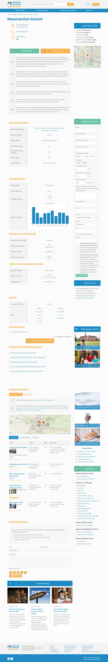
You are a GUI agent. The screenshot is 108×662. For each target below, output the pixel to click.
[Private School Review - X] (8, 658)
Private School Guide (70, 648)
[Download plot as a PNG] (68, 206)
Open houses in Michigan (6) (85, 525)
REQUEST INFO (26, 51)
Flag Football (60, 312)
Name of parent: (81, 134)
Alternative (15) (81, 506)
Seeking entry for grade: (83, 173)
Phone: (78, 237)
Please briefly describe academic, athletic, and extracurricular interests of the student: (87, 188)
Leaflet (61, 433)
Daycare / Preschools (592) (84, 496)
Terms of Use (87, 659)
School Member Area (87, 646)
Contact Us (67, 652)
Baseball (39, 309)
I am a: (11, 547)
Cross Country (39, 312)
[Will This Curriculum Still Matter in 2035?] (17, 596)
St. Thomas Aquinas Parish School (47, 408)
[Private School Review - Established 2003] (14, 4)
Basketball (60, 309)
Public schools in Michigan (84, 532)
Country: (78, 214)
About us (52, 648)
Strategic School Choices (85, 454)
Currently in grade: (81, 166)
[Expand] (11, 422)
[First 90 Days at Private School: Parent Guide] (62, 596)
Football (39, 315)
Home (51, 646)
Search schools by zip (83, 476)
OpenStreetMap (67, 433)
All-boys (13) (80, 491)
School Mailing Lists (87, 648)
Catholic (49, 135)
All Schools (14, 437)
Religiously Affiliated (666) (84, 514)
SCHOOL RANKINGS (42, 10)
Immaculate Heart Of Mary (29, 408)
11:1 (53, 247)
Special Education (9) (83, 503)
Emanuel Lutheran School (18, 448)
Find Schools (53, 650)
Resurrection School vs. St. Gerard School (41, 400)
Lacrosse (60, 315)
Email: (77, 127)
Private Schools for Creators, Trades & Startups (37, 611)
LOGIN (87, 4)
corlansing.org (21, 36)
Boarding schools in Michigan (85, 535)
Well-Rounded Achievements (86, 462)
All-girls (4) (80, 488)
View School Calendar (49, 163)
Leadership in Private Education (86, 452)
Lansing (18, 27)
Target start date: (81, 180)
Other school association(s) (49, 130)
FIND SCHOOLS (20, 10)
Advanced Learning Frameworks (87, 457)
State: (77, 221)
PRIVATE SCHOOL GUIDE (67, 10)
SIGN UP (96, 4)
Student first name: (81, 140)
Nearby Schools (28, 394)
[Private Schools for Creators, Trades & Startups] (40, 596)
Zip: (77, 228)
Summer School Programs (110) (85, 498)
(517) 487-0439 (23, 32)
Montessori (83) (81, 493)
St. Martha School (35, 410)
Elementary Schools (24, 437)
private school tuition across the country (85, 296)
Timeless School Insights (85, 459)
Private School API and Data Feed (91, 652)
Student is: (79, 160)
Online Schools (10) (82, 511)
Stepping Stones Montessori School (15, 487)
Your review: (12, 554)
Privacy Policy (96, 659)
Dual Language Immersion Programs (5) (88, 501)
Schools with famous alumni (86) (86, 519)
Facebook (11, 658)
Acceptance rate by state (84, 544)
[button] (40, 423)
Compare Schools (69, 650)
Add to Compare (15, 459)
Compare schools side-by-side (85, 479)
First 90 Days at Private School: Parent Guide (60, 610)
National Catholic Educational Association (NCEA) (49, 128)
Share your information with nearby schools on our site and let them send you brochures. (89, 247)
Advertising (85, 650)
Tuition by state (81, 541)
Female (84, 163)
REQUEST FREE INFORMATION (42, 341)
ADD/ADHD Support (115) (84, 508)
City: (77, 208)
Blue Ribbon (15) (81, 486)
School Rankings (54, 652)
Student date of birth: (82, 153)
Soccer (39, 318)
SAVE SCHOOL (57, 51)
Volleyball (39, 322)
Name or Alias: (44, 547)
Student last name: (81, 147)
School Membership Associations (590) (87, 516)
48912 (25, 27)
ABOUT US (89, 10)
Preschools (35, 437)
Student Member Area (70, 646)
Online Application (49, 282)
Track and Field (61, 318)
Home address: (80, 201)
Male (78, 163)
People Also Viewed (16, 394)
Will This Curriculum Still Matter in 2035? (17, 610)
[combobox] (48, 4)
